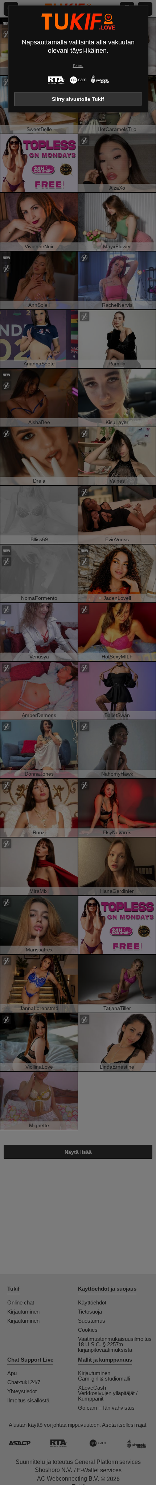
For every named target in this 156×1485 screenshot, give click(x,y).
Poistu (78, 66)
